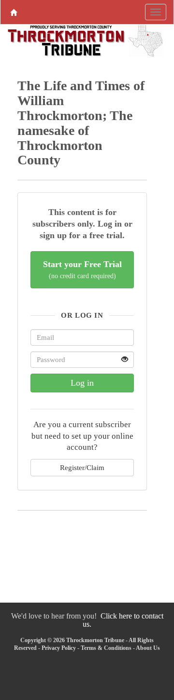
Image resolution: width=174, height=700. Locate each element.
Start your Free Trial (82, 269)
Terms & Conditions (106, 648)
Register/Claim (82, 467)
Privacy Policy (59, 648)
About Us (148, 648)
